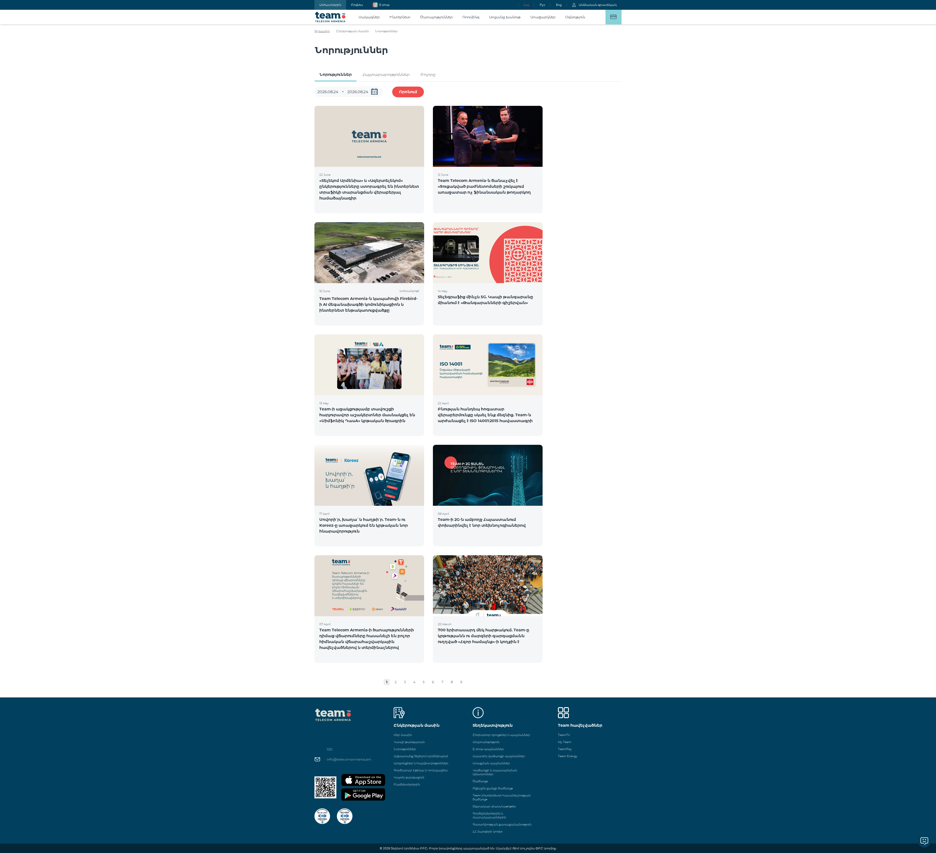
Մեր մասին (403, 735)
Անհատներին (330, 5)
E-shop (384, 5)
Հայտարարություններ (386, 74)
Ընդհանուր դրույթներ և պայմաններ (501, 735)
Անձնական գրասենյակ (598, 5)
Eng (559, 5)
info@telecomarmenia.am (349, 759)
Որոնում (408, 91)
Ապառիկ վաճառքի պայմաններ (499, 756)
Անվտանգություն (486, 742)
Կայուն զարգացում (409, 777)
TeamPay (565, 749)
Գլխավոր (322, 31)
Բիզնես (357, 5)
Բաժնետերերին (407, 784)
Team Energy (567, 756)
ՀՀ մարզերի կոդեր (488, 831)
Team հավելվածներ (580, 725)
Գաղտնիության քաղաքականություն (502, 824)
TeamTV (564, 735)
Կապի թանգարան (409, 742)
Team (330, 17)
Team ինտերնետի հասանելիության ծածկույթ (502, 797)
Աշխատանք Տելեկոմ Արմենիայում (421, 756)
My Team (564, 742)
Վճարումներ (613, 17)
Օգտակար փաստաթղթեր (494, 806)
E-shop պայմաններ (488, 749)
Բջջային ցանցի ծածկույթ (493, 788)
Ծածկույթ (480, 781)
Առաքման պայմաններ (491, 763)
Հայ (526, 5)
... (374, 91)
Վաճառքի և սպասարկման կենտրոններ (495, 772)
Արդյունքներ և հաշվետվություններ (421, 763)
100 (329, 749)
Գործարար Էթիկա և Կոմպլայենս (421, 770)
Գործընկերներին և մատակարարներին (489, 815)
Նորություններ (335, 74)
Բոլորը (428, 74)
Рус (542, 5)
